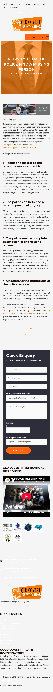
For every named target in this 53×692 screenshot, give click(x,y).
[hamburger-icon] (47, 36)
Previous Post (26, 328)
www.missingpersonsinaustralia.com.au (19, 147)
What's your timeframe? (16, 437)
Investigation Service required (18, 393)
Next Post (26, 334)
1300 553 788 (29, 313)
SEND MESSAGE (18, 450)
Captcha (10, 423)
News (6, 119)
